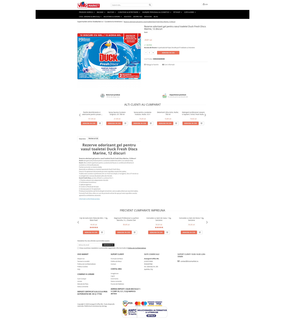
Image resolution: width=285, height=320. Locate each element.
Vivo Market (82, 254)
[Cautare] (150, 5)
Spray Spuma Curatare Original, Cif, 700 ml (117, 113)
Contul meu (116, 269)
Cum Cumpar (81, 279)
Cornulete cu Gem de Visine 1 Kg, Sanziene (191, 219)
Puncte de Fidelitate (117, 284)
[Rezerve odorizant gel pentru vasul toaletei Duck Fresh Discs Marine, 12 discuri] (109, 56)
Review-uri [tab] (93, 138)
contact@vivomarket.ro (189, 261)
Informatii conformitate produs (89, 199)
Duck (146, 32)
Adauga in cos (168, 53)
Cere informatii (169, 65)
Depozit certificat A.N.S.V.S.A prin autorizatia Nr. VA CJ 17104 (92, 292)
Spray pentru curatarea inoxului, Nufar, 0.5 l (142, 113)
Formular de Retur (117, 259)
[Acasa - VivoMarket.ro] (88, 5)
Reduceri (148, 17)
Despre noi (137, 17)
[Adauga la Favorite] (100, 123)
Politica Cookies (82, 267)
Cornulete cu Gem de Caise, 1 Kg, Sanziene (159, 219)
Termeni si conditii (83, 261)
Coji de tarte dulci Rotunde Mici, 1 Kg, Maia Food (94, 219)
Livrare (79, 281)
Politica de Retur (116, 261)
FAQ (78, 269)
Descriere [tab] (82, 139)
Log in (113, 276)
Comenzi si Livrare (85, 274)
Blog (156, 17)
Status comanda (82, 287)
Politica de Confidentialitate (137, 248)
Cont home (114, 279)
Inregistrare (114, 273)
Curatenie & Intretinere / (114, 22)
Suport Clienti (117, 254)
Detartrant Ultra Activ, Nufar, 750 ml (168, 113)
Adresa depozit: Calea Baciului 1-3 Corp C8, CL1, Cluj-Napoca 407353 (126, 291)
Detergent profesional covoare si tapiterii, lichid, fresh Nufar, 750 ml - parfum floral (193, 113)
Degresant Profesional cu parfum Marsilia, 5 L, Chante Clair (126, 219)
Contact (113, 264)
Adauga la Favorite (152, 65)
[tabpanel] (109, 56)
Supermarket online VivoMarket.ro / (90, 22)
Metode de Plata (82, 284)
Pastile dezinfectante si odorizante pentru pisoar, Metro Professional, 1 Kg (91, 113)
